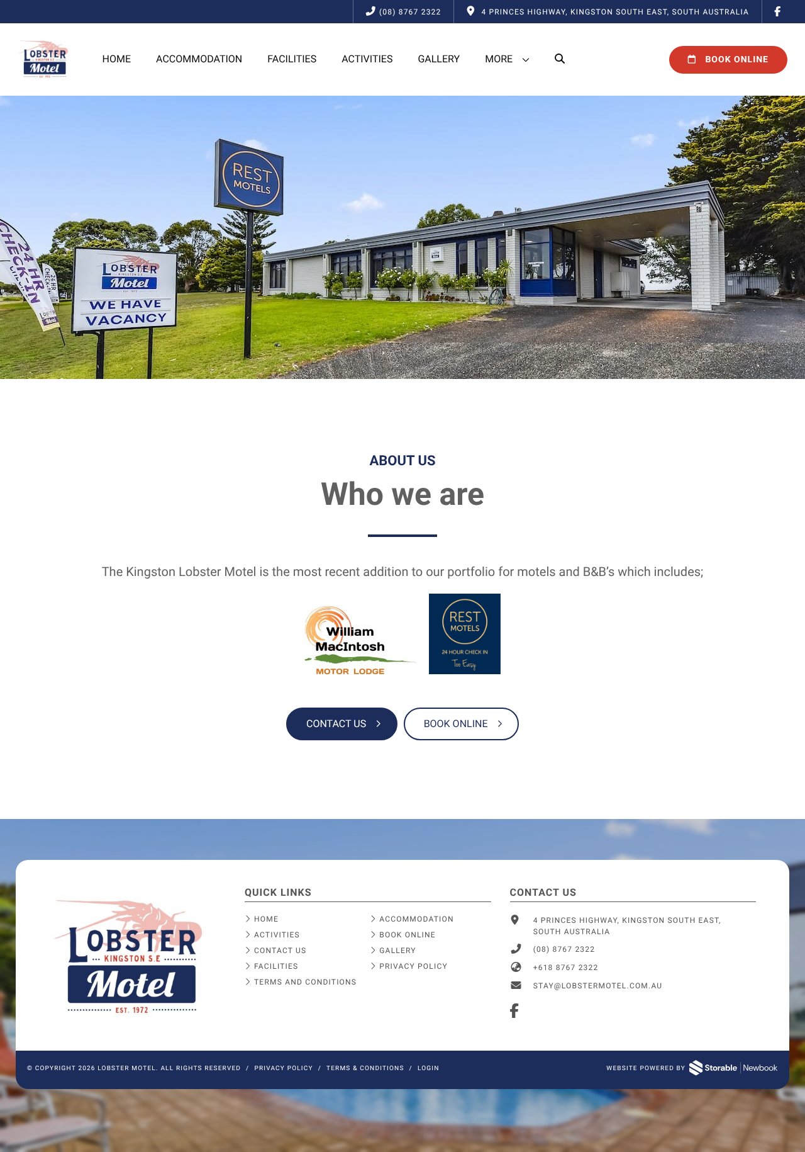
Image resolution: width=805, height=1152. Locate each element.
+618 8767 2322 (566, 967)
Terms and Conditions (305, 982)
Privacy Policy (413, 966)
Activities (366, 59)
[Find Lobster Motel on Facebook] (778, 11)
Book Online (735, 60)
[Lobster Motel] (130, 1019)
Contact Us (280, 950)
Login (429, 1068)
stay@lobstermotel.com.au (598, 985)
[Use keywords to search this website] (559, 59)
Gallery (439, 59)
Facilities (291, 59)
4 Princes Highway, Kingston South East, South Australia (627, 926)
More (499, 59)
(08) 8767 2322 (410, 12)
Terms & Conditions (365, 1068)
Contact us (336, 724)
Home (117, 59)
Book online (456, 724)
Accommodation (199, 59)
